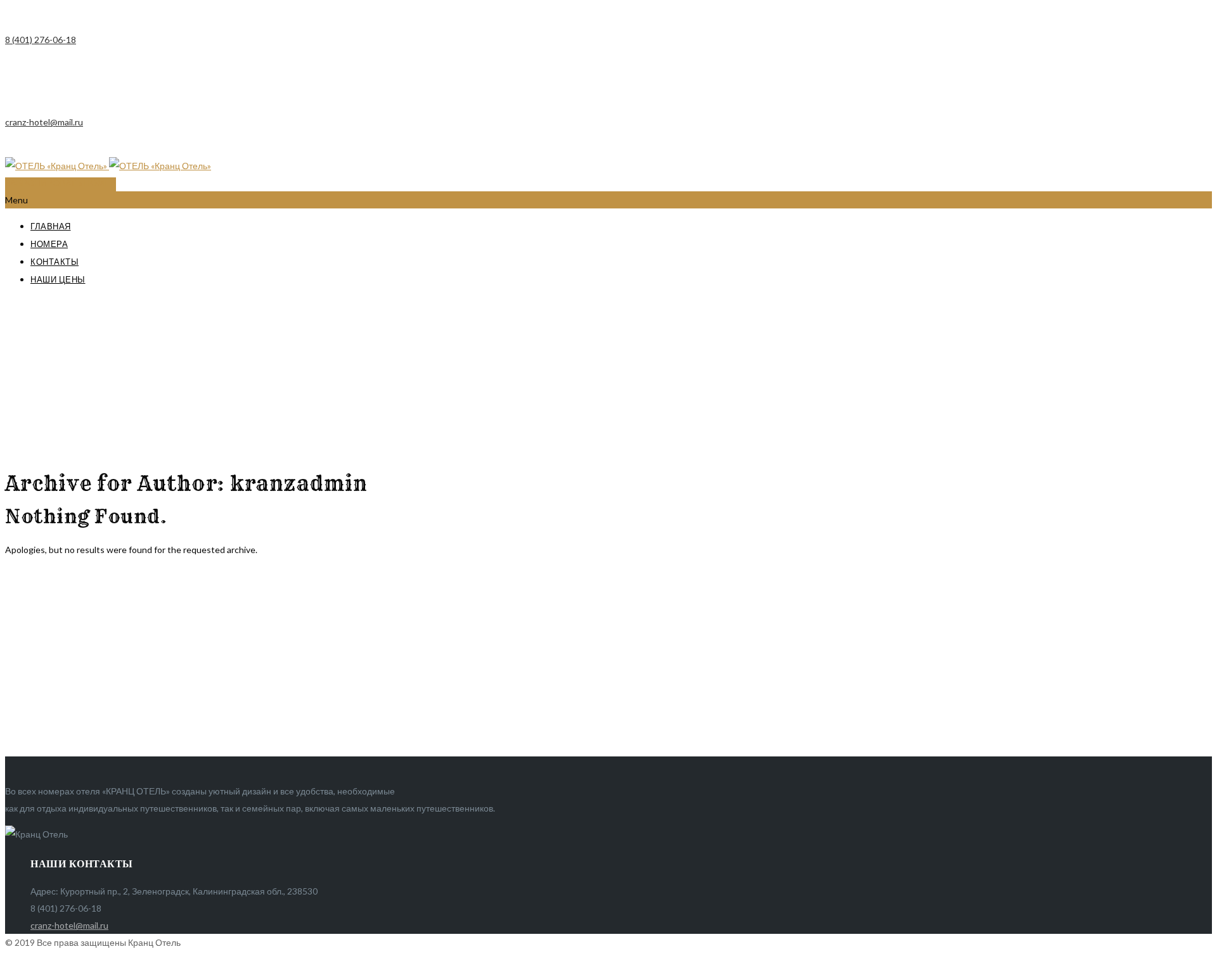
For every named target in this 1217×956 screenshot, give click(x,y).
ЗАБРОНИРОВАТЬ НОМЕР (60, 182)
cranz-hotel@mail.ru (44, 122)
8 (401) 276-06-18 (40, 39)
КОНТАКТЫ (54, 262)
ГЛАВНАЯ (50, 226)
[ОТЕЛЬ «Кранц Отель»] (108, 165)
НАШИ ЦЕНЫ (58, 279)
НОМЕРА (49, 244)
